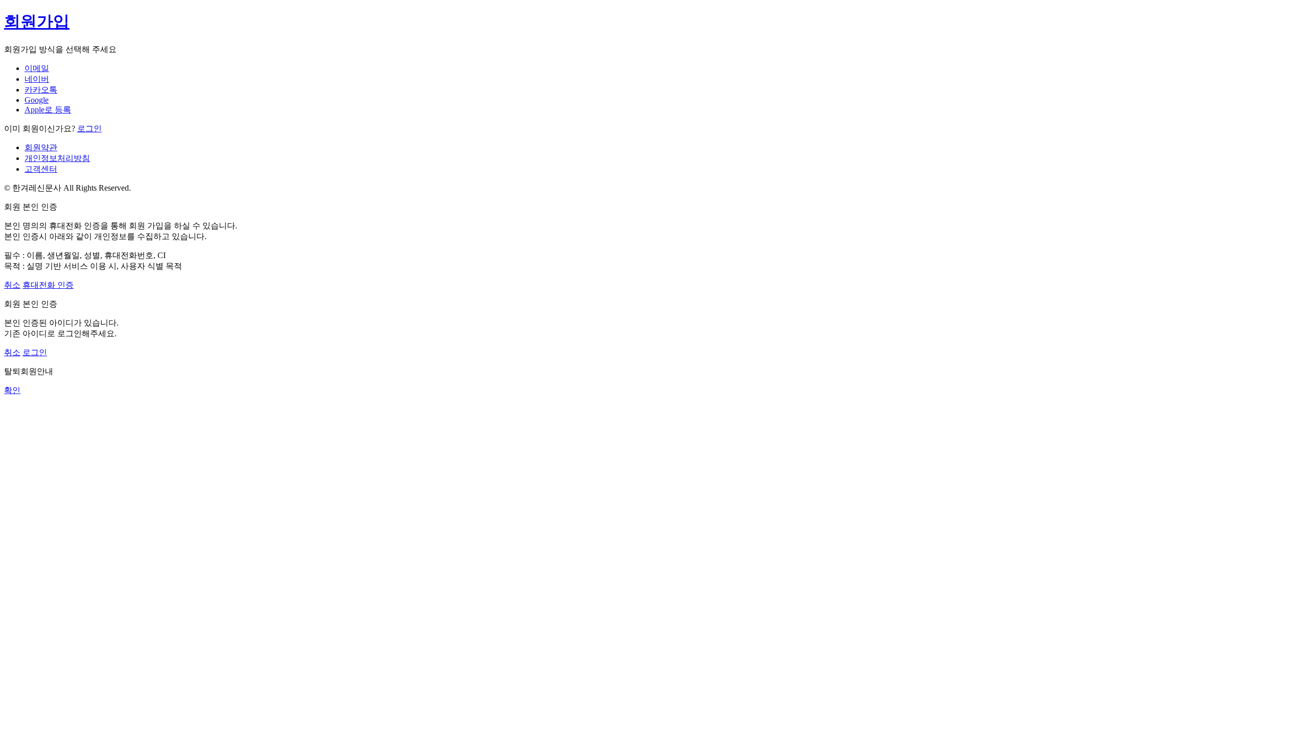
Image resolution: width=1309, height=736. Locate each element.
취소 (12, 285)
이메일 (37, 68)
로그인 (89, 128)
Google (37, 100)
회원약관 (41, 147)
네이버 (37, 79)
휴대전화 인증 (48, 285)
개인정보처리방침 (57, 158)
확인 (12, 390)
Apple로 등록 (48, 109)
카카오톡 (41, 89)
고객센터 (41, 169)
